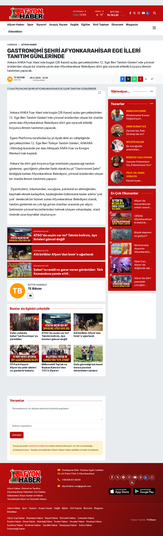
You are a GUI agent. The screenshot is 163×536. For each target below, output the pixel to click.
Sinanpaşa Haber (68, 525)
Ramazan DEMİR (136, 111)
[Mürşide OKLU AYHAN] (117, 161)
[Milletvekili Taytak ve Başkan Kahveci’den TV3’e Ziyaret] (56, 353)
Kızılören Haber (33, 525)
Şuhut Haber (85, 525)
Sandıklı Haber (50, 525)
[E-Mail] (30, 296)
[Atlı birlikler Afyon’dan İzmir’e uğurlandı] (88, 322)
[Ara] (154, 13)
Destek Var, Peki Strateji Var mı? (135, 133)
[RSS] (132, 482)
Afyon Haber (16, 24)
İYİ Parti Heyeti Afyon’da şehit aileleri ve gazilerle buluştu (23, 367)
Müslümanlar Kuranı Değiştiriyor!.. (137, 117)
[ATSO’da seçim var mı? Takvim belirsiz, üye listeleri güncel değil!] (56, 322)
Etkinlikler (15, 31)
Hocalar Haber (77, 521)
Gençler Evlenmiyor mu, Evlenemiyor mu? (138, 163)
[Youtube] (135, 477)
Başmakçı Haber (35, 518)
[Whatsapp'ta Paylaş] (134, 79)
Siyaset (41, 24)
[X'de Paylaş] (128, 79)
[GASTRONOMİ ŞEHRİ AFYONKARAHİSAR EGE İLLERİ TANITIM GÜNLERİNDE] (56, 89)
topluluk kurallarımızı (39, 446)
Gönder (16, 435)
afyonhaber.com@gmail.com (76, 486)
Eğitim (85, 24)
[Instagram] (129, 477)
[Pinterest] (123, 477)
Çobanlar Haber (86, 518)
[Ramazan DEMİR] (117, 115)
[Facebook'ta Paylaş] (122, 79)
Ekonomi (117, 24)
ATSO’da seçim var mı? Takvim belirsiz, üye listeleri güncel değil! (55, 336)
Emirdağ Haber (45, 521)
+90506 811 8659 (71, 480)
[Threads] (140, 477)
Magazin (132, 24)
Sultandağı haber (16, 529)
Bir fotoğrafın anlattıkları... (134, 148)
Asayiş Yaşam (58, 24)
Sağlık (74, 24)
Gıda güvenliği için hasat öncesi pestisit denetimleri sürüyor (88, 367)
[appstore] (119, 491)
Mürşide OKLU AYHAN (139, 157)
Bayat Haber (51, 518)
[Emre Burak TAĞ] (117, 130)
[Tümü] (151, 91)
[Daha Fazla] (140, 79)
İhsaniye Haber (94, 521)
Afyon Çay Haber (16, 518)
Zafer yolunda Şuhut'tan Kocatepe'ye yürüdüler (24, 336)
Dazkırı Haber (14, 521)
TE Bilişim (151, 520)
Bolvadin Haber (68, 518)
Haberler (12, 45)
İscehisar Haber (15, 525)
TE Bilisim (35, 288)
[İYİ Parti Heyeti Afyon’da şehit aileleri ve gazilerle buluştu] (24, 353)
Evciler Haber (61, 521)
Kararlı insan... (134, 180)
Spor (30, 24)
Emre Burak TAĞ (136, 126)
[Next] (146, 477)
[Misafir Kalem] (117, 146)
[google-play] (144, 491)
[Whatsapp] (152, 477)
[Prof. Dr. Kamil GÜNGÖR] (117, 176)
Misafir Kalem (135, 142)
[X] (117, 477)
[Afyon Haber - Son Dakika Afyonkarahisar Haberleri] (26, 13)
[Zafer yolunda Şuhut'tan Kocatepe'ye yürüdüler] (24, 322)
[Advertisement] (132, 316)
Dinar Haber (29, 521)
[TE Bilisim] (17, 290)
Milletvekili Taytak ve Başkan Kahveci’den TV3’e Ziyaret (54, 367)
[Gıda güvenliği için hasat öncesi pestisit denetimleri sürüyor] (88, 353)
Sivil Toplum (101, 24)
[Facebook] (112, 477)
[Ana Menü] (154, 28)
